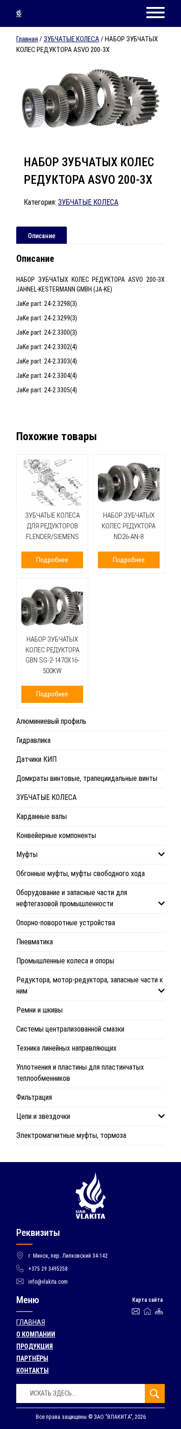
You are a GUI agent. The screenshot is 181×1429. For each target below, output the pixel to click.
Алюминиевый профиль (51, 721)
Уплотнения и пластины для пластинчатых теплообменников (80, 1073)
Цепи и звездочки (43, 1116)
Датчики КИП (36, 759)
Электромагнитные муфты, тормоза (71, 1135)
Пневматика (34, 941)
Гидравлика (33, 740)
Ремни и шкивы (39, 1010)
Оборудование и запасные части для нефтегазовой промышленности (71, 898)
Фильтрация (34, 1097)
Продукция (34, 1346)
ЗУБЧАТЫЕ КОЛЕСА (71, 39)
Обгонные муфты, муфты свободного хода (80, 873)
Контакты (32, 1370)
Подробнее (52, 560)
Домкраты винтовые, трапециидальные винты (86, 778)
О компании (35, 1334)
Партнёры (32, 1358)
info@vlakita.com (48, 1282)
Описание (41, 236)
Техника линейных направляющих (66, 1048)
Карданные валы (41, 816)
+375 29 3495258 (48, 1269)
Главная (27, 39)
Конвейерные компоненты (56, 835)
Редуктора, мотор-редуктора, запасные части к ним (89, 985)
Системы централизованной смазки (70, 1029)
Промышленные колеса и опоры (65, 960)
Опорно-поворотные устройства (65, 922)
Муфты (27, 854)
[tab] (41, 235)
